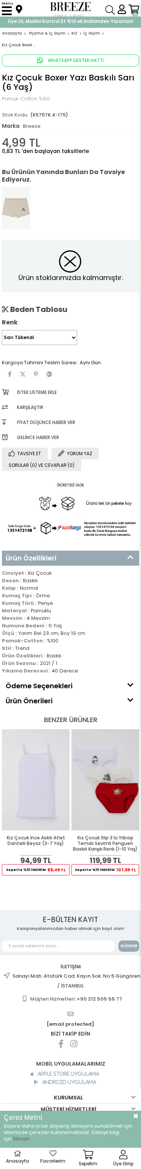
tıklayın (21, 1138)
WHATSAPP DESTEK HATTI (75, 60)
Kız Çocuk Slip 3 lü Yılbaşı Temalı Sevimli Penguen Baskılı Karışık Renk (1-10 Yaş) (105, 843)
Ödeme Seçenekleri (39, 685)
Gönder (129, 946)
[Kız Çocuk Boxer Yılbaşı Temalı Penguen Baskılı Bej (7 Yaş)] (16, 208)
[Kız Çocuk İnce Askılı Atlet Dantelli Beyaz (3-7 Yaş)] (36, 779)
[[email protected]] (70, 1014)
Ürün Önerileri (29, 701)
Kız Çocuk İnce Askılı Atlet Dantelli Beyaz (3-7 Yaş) (36, 840)
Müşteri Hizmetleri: (76, 998)
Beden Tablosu (38, 309)
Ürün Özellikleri (31, 558)
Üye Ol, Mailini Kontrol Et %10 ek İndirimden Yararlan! (70, 21)
